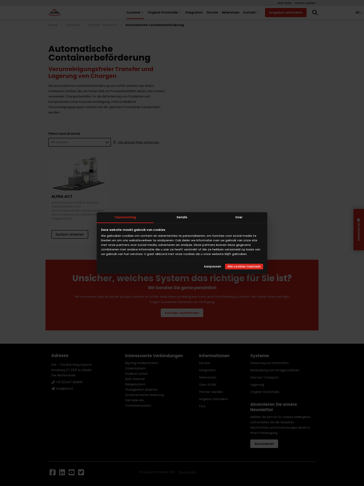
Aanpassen (212, 266)
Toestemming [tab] (125, 217)
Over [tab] (238, 217)
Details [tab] (182, 217)
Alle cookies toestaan (244, 266)
